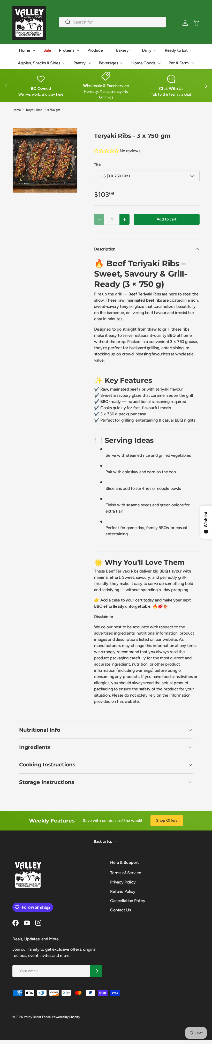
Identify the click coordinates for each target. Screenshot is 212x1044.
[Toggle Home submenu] (34, 50)
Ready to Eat (176, 50)
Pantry (79, 62)
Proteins (66, 50)
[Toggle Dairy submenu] (155, 50)
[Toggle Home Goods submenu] (159, 63)
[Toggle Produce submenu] (106, 50)
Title (97, 165)
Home (24, 50)
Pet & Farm (179, 62)
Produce (95, 50)
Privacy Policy (123, 882)
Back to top (103, 841)
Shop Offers (166, 820)
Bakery (122, 50)
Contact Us (120, 910)
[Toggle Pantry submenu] (89, 63)
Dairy (147, 50)
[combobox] (112, 22)
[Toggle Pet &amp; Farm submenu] (192, 63)
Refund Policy (122, 891)
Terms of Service (125, 872)
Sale (47, 50)
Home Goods (143, 62)
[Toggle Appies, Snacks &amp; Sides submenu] (64, 63)
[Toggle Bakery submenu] (132, 50)
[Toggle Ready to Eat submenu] (191, 50)
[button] (196, 23)
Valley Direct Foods (37, 1017)
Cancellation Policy (127, 900)
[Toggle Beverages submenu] (122, 63)
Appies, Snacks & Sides (39, 62)
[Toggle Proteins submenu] (78, 50)
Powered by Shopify (66, 1017)
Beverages (108, 62)
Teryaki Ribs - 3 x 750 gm (43, 109)
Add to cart (166, 219)
